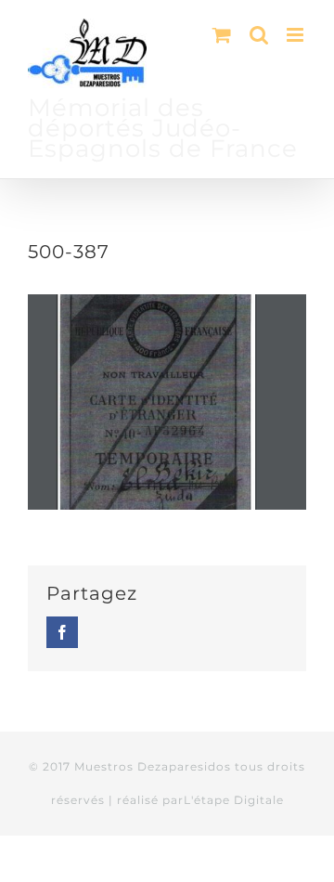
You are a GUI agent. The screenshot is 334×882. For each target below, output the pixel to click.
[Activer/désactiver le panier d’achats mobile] (221, 35)
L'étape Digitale (234, 800)
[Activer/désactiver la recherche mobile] (259, 35)
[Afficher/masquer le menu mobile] (296, 35)
